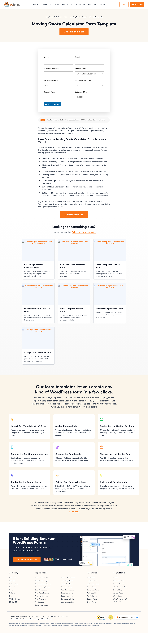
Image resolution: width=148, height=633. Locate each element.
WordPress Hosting (120, 587)
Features (36, 4)
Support (102, 4)
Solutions (47, 4)
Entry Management (42, 590)
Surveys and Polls (67, 599)
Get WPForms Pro (74, 214)
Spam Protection (67, 596)
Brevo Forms (91, 587)
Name (47, 57)
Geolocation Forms (68, 578)
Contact (12, 587)
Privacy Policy (28, 619)
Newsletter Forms (67, 584)
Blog (10, 596)
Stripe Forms (91, 602)
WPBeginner (117, 596)
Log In (124, 4)
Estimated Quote (82, 92)
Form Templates (40, 599)
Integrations (67, 4)
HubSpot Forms (92, 581)
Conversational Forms (43, 584)
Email (78, 57)
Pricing (56, 4)
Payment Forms (66, 587)
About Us (12, 578)
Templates (49, 17)
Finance (65, 17)
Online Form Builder (42, 578)
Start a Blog (117, 590)
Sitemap (36, 619)
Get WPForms (137, 4)
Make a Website (119, 593)
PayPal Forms (92, 596)
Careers (12, 581)
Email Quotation (52, 104)
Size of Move (80, 69)
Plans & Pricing (118, 584)
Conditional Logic (41, 581)
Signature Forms (67, 593)
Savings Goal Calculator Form (37, 352)
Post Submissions (67, 590)
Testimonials (80, 4)
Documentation (118, 581)
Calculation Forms (41, 605)
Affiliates (12, 593)
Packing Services (51, 80)
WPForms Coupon (46, 619)
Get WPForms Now (25, 559)
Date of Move (50, 92)
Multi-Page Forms (67, 581)
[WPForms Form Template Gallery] (12, 4)
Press (11, 590)
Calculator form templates (84, 232)
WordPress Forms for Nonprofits (120, 600)
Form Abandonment (42, 593)
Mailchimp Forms (93, 584)
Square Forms (92, 599)
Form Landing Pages (42, 587)
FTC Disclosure (14, 599)
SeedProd (73, 511)
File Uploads (39, 602)
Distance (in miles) (51, 69)
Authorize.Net (92, 593)
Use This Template (74, 31)
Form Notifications (41, 596)
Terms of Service (16, 619)
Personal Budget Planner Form (109, 308)
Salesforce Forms (93, 590)
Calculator (58, 17)
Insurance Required (83, 80)
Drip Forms (91, 578)
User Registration (67, 602)
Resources (92, 4)
